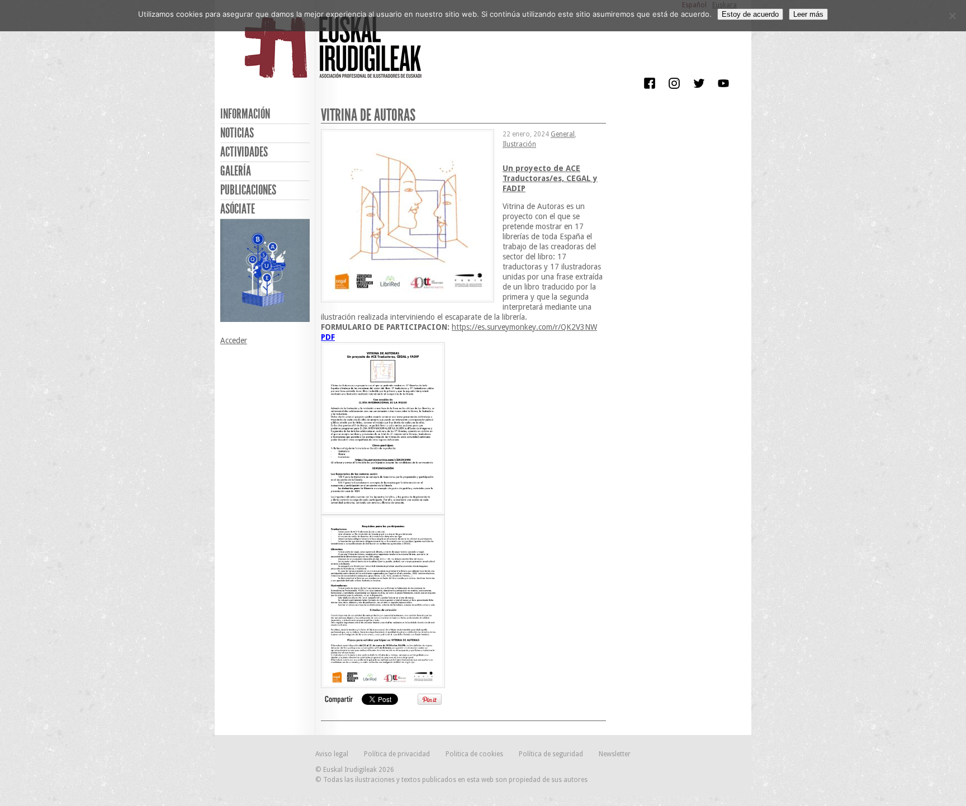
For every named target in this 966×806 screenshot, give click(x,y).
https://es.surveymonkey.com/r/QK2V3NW (524, 327)
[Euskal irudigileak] (334, 54)
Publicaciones (248, 190)
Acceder (233, 340)
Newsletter (615, 754)
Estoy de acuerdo (750, 14)
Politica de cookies (474, 754)
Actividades (244, 152)
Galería (235, 171)
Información (245, 114)
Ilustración (519, 144)
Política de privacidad (397, 754)
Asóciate (237, 209)
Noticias (237, 133)
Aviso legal (331, 754)
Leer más (808, 14)
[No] (952, 15)
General (563, 134)
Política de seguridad (551, 754)
